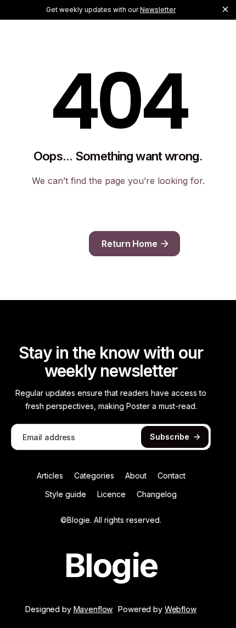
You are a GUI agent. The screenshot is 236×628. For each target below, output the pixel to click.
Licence (111, 494)
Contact (172, 476)
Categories (94, 476)
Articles (50, 476)
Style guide (65, 494)
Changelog (157, 494)
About (136, 476)
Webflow (180, 609)
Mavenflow (93, 609)
